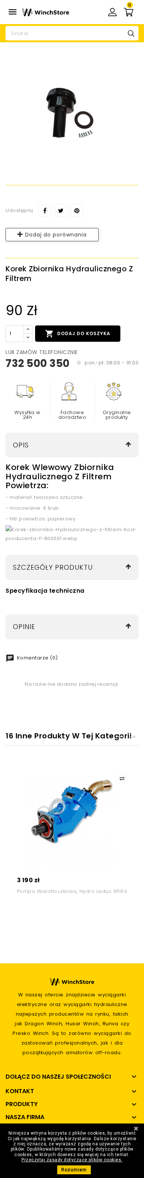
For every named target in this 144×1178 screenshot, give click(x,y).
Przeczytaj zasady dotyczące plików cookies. (72, 1159)
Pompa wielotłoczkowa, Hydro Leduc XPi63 (72, 891)
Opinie (24, 626)
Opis (21, 445)
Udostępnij (44, 210)
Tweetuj (61, 210)
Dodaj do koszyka (77, 333)
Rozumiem (74, 1169)
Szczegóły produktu (53, 567)
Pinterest (77, 210)
